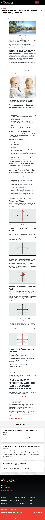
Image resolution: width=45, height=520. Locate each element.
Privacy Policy (13, 509)
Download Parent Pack (6, 490)
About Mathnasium (20, 497)
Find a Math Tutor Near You (15, 418)
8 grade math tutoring (16, 402)
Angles (15, 157)
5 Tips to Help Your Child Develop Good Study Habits (21, 446)
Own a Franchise (19, 500)
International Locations (7, 500)
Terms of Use (4, 515)
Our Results (18, 494)
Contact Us (4, 503)
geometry (11, 108)
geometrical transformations (23, 111)
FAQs (31, 500)
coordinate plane (29, 203)
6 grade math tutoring (16, 399)
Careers (31, 494)
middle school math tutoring (27, 396)
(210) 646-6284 (5, 487)
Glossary (4, 8)
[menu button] (37, 2)
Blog (31, 503)
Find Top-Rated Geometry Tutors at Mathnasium (21, 127)
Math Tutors (20, 503)
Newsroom (32, 497)
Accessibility (4, 509)
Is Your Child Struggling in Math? (14, 464)
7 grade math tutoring (16, 401)
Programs (3, 497)
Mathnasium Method (6, 494)
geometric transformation (30, 53)
